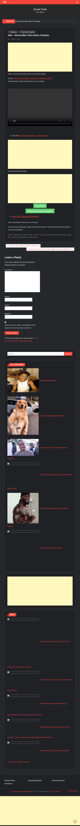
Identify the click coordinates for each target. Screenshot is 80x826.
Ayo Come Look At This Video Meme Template (23, 21)
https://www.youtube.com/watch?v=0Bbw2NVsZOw (33, 78)
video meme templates (19, 237)
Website (8, 313)
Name (7, 296)
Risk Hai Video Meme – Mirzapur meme (34, 135)
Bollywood (13, 32)
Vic (9, 39)
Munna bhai (18, 235)
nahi (36, 235)
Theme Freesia (54, 791)
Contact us (8, 783)
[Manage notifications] (75, 821)
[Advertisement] (40, 57)
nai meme (42, 235)
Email (7, 305)
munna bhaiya (28, 235)
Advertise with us (58, 780)
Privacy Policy (9, 780)
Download (40, 206)
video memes (33, 237)
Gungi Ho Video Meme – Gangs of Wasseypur (24, 246)
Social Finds (40, 9)
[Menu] (4, 2)
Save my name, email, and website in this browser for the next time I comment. (20, 326)
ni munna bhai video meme (56, 235)
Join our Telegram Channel (25, 216)
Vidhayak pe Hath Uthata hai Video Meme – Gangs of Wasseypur (49, 249)
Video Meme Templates (28, 32)
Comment (9, 270)
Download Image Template (40, 211)
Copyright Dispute (34, 780)
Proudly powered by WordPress (21, 791)
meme (10, 235)
